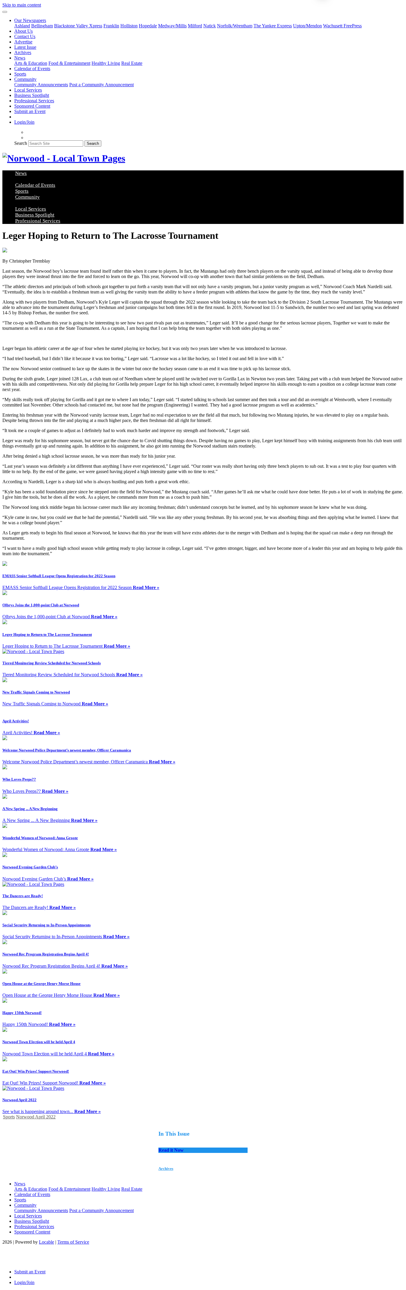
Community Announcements (41, 84)
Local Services (28, 89)
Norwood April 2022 (36, 1116)
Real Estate (131, 63)
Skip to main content (21, 4)
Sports (20, 73)
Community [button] (25, 79)
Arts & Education (30, 63)
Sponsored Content (32, 106)
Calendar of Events (32, 68)
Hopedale (148, 25)
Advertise (23, 41)
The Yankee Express (273, 25)
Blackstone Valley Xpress (78, 25)
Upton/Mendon (307, 25)
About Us (23, 31)
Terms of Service (73, 1242)
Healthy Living (106, 63)
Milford (195, 25)
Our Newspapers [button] (30, 20)
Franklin (111, 25)
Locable (46, 1242)
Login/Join (24, 122)
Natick (209, 25)
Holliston (129, 25)
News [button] (19, 57)
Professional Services (34, 100)
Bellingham (42, 25)
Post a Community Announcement (101, 84)
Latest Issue (25, 47)
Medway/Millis (172, 25)
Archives (22, 52)
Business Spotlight (31, 95)
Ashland (22, 25)
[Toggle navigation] (4, 12)
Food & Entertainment (69, 63)
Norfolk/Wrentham (234, 25)
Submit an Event (29, 111)
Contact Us (24, 36)
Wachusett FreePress (342, 25)
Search (20, 143)
